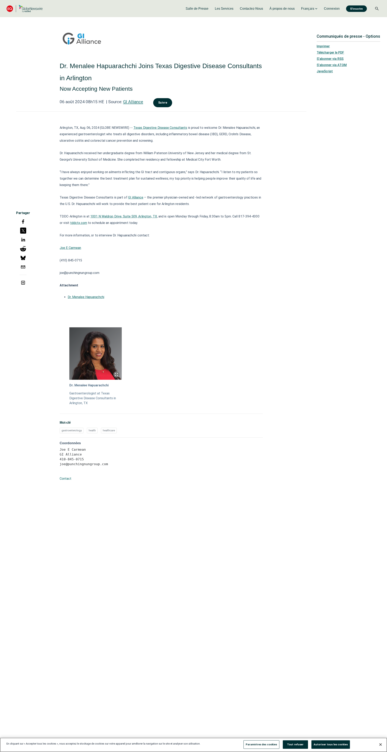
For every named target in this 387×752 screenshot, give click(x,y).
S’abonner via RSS (330, 59)
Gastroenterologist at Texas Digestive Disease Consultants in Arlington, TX (92, 398)
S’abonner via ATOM (332, 65)
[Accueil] (24, 8)
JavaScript (325, 71)
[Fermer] (380, 744)
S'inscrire (356, 8)
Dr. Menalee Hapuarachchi (86, 297)
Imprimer (323, 46)
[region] (193, 745)
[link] (197, 9)
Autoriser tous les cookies (331, 744)
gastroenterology (71, 430)
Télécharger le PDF (330, 52)
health (92, 430)
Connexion (332, 8)
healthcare (109, 430)
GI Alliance (133, 101)
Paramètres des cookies (261, 744)
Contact (65, 479)
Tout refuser (295, 744)
